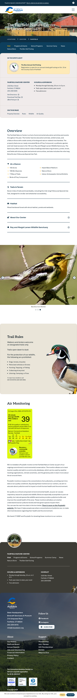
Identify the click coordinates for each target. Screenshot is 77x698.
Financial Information (16, 652)
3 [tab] (40, 309)
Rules (24, 114)
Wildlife (31, 114)
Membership (43, 641)
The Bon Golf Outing (26, 49)
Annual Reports (13, 647)
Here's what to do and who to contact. (37, 3)
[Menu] (73, 8)
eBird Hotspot (12, 100)
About (10, 636)
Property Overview (13, 114)
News (63, 46)
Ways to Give (43, 652)
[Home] (14, 10)
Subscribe (48, 627)
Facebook (44, 618)
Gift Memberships (45, 647)
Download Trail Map (14, 97)
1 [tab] (35, 309)
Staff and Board (13, 644)
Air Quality (40, 114)
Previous (2, 277)
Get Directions (12, 94)
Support (42, 636)
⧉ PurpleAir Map (13, 443)
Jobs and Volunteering (16, 650)
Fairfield (34, 39)
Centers (23, 39)
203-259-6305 (12, 91)
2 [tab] (38, 309)
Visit (8, 46)
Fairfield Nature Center (18, 554)
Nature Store (11, 49)
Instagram (45, 622)
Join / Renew (43, 644)
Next (74, 277)
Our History (11, 641)
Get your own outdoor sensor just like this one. (25, 452)
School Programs (37, 46)
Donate (41, 650)
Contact (10, 658)
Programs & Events (20, 46)
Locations (11, 39)
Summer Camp (52, 46)
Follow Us (43, 613)
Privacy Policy (13, 655)
